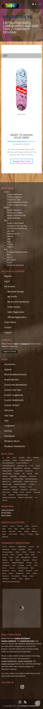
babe (8, 457)
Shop (6, 220)
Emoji (10, 529)
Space (4, 534)
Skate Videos (6, 492)
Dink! (4, 529)
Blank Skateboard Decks (15, 374)
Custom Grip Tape (14, 200)
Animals (19, 526)
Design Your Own (21, 161)
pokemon (6, 571)
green (18, 560)
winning (4, 500)
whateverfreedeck (22, 495)
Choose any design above (17, 141)
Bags (9, 241)
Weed (37, 534)
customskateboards (8, 465)
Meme (4, 531)
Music (20, 531)
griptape (26, 560)
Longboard (9, 425)
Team (9, 262)
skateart (4, 476)
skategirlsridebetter (20, 484)
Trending (30, 534)
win (36, 497)
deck (4, 557)
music (5, 568)
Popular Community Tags (16, 215)
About (9, 257)
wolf (21, 579)
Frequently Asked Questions (17, 252)
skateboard (32, 476)
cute (27, 555)
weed (32, 576)
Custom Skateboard (22, 638)
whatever (11, 495)
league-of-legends (18, 563)
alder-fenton (22, 547)
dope (11, 557)
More (6, 249)
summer (28, 492)
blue (18, 552)
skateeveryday (6, 484)
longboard (36, 468)
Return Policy (6, 515)
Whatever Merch (13, 234)
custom (20, 555)
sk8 (23, 473)
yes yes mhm (22, 114)
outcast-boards (23, 568)
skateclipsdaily (17, 481)
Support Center (9, 351)
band (14, 549)
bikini (28, 457)
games (38, 465)
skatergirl (15, 489)
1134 (5, 547)
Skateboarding (18, 479)
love (14, 565)
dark (33, 555)
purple (21, 571)
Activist (12, 526)
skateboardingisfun (31, 479)
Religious (34, 531)
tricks (4, 495)
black (30, 549)
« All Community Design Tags (14, 17)
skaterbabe (5, 489)
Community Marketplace (15, 384)
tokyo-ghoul (16, 576)
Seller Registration (15, 312)
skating (15, 492)
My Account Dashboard (18, 301)
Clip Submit (11, 260)
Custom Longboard (8, 641)
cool (13, 555)
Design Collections (14, 210)
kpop (28, 529)
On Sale (10, 244)
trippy (25, 576)
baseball (22, 549)
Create (6, 192)
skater (30, 487)
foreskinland (26, 557)
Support (8, 332)
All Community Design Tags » (11, 581)
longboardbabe (7, 471)
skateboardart (6, 479)
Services (8, 430)
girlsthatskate (18, 468)
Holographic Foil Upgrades (17, 226)
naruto (13, 568)
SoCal (21, 492)
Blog (8, 254)
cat (40, 552)
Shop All (10, 247)
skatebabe (13, 476)
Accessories (9, 364)
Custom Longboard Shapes (17, 205)
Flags (15, 529)
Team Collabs (13, 534)
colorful (5, 555)
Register (8, 276)
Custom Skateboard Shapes (17, 202)
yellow (28, 579)
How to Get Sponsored (15, 265)
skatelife (5, 487)
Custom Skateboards (14, 194)
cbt (29, 17)
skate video (33, 489)
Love (34, 529)
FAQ (15, 344)
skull (28, 573)
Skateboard (9, 436)
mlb (36, 565)
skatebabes (22, 476)
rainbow (29, 571)
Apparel (10, 236)
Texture (22, 534)
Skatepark (22, 487)
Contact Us (25, 344)
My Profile (12, 296)
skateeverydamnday (30, 481)
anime (32, 547)
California (36, 457)
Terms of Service (7, 510)
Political (26, 531)
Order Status (10, 322)
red (37, 571)
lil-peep (29, 563)
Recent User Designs (14, 213)
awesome (6, 549)
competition (6, 460)
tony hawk (37, 492)
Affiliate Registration (16, 317)
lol (36, 563)
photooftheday (6, 473)
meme (29, 565)
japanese (6, 563)
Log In (7, 281)
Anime (27, 526)
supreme (6, 576)
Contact (7, 327)
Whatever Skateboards (14, 446)
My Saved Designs (14, 218)
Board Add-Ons (11, 379)
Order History (13, 307)
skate (36, 473)
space (35, 573)
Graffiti (22, 529)
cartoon (32, 552)
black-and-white (8, 552)
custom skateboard (22, 463)
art (3, 457)
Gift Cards (11, 231)
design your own (22, 465)
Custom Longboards (14, 197)
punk (14, 571)
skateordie (13, 487)
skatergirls (24, 489)
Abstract (5, 526)
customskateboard (8, 463)
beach (14, 457)
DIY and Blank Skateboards (17, 228)
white (14, 579)
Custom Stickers (11, 405)
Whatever (5, 537)
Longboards (29, 471)
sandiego (17, 473)
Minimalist (12, 531)
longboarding (18, 471)
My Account (9, 286)
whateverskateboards (9, 497)
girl (12, 560)
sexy (4, 573)
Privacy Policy (6, 512)
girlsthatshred (6, 468)
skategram (32, 484)
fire (18, 557)
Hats (8, 239)
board (25, 552)
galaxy (5, 560)
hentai (35, 560)
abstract (12, 547)
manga (22, 565)
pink (32, 568)
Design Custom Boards (15, 223)
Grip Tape (8, 415)
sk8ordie (29, 473)
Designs (7, 207)
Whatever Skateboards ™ (30, 706)
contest (14, 460)
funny (31, 465)
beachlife (22, 457)
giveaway (27, 468)
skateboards (6, 481)
